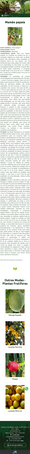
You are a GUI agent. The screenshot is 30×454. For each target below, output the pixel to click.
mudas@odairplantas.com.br (15, 436)
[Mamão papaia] (15, 36)
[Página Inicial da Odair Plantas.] (15, 8)
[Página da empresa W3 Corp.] (15, 452)
